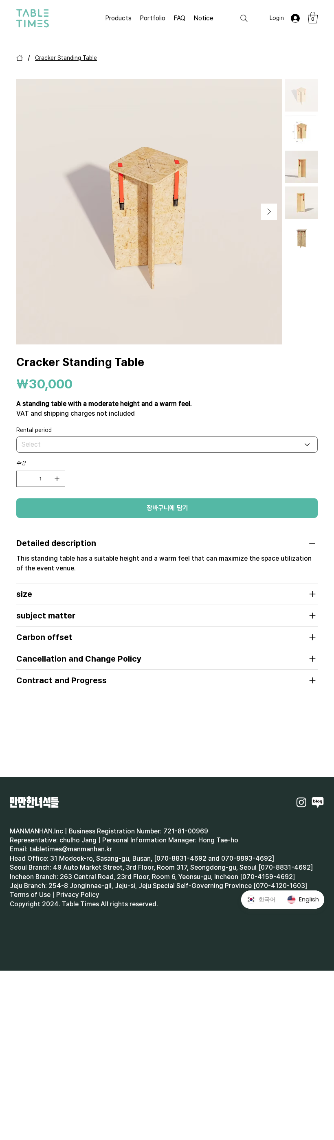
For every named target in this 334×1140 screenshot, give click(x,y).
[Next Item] (269, 212)
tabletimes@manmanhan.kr (70, 849)
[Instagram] (301, 802)
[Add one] (57, 479)
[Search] (244, 18)
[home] (19, 58)
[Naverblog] (317, 802)
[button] (313, 18)
